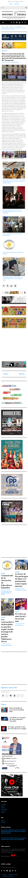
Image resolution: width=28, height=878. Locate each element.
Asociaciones (4, 809)
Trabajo (3, 807)
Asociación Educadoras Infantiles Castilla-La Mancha (6, 593)
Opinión (11, 4)
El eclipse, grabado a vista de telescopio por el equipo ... (17, 728)
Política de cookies (13, 874)
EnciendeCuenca (15, 62)
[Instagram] (10, 695)
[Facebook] (3, 695)
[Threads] (18, 695)
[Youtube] (14, 695)
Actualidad (3, 804)
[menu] (3, 22)
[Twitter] (7, 695)
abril (11, 26)
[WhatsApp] (22, 695)
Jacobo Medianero (19, 625)
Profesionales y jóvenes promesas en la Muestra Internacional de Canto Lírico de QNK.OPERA (12, 211)
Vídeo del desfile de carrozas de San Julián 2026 (16, 709)
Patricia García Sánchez (6, 645)
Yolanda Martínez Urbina (20, 590)
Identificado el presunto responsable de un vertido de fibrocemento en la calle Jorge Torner (13, 278)
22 (14, 26)
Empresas (3, 806)
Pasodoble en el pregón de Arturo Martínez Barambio (17, 719)
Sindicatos (19, 26)
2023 (7, 26)
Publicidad (16, 4)
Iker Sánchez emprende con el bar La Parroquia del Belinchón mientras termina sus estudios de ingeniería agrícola (14, 181)
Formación (3, 811)
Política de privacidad (8, 876)
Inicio (3, 26)
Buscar (26, 8)
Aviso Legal (3, 874)
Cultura (2, 812)
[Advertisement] (14, 344)
